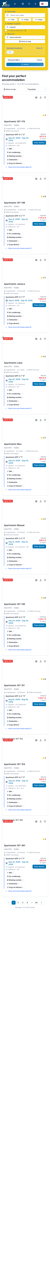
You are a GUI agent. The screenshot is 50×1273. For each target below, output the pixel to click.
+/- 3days (38, 19)
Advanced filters (14, 60)
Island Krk (8, 125)
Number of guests (13, 24)
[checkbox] (6, 31)
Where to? (11, 34)
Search (26, 64)
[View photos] (36, 97)
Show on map (26, 41)
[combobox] (37, 89)
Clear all (39, 48)
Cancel (39, 60)
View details (39, 143)
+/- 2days (25, 19)
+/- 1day (11, 19)
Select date (11, 11)
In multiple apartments (16, 30)
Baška (16, 125)
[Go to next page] (41, 903)
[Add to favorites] (45, 97)
